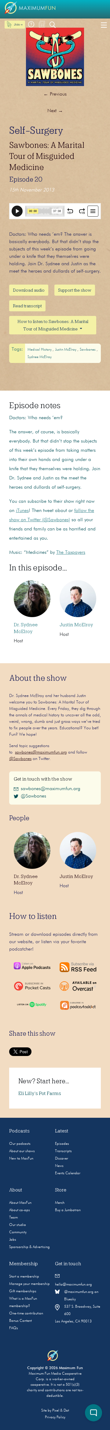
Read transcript (27, 305)
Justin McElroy (66, 350)
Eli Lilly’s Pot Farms (39, 1093)
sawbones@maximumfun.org (41, 752)
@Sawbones (20, 759)
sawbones (88, 350)
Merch (59, 1203)
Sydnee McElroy (40, 357)
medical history (40, 350)
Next (55, 110)
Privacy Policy (55, 1417)
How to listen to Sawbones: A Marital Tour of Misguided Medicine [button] (52, 325)
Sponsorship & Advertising (29, 1247)
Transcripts (63, 1151)
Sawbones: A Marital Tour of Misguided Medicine (46, 156)
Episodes (62, 1144)
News (59, 1166)
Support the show (74, 290)
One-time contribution (26, 1313)
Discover (61, 1158)
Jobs (12, 1240)
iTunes (22, 510)
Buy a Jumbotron (68, 1210)
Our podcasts (20, 1144)
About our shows (22, 1151)
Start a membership (24, 1276)
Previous (55, 94)
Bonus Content (20, 1321)
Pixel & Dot (60, 1410)
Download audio (29, 290)
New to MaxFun (21, 1158)
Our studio (17, 1225)
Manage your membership (29, 1284)
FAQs (13, 1328)
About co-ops (19, 1210)
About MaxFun (20, 1203)
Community (18, 1232)
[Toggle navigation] (104, 24)
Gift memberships (22, 1291)
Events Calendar (67, 1173)
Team (13, 1217)
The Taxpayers (70, 552)
